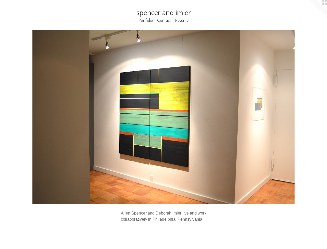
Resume (182, 21)
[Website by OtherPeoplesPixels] (317, 10)
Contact (164, 21)
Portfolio (145, 21)
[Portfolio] (163, 117)
